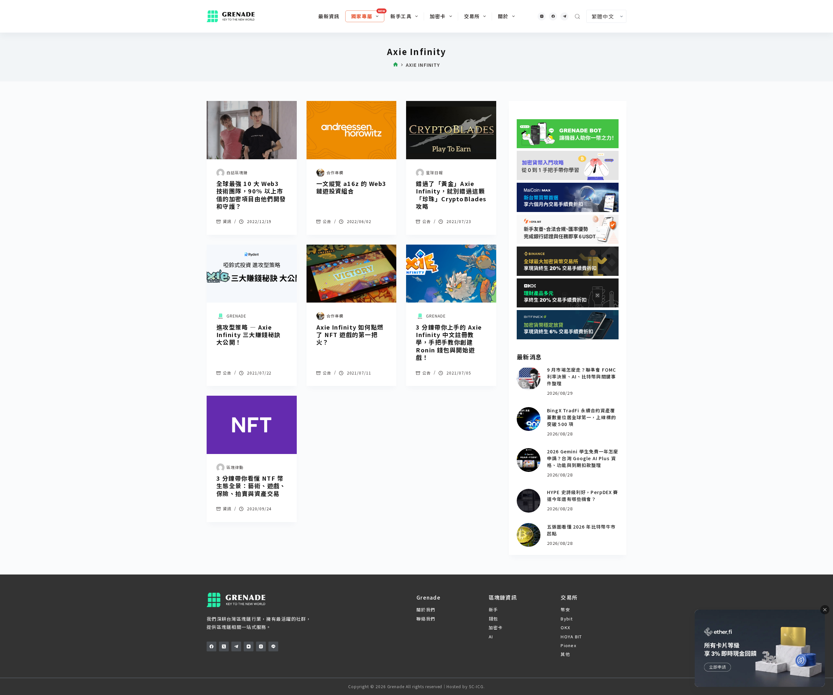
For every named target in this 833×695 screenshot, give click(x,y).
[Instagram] (542, 16)
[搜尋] (577, 16)
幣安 (565, 609)
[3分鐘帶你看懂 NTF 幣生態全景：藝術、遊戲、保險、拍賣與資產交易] (252, 425)
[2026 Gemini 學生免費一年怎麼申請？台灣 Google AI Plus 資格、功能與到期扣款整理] (528, 460)
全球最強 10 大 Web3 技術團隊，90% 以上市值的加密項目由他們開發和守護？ (251, 194)
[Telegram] (564, 16)
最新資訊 (328, 16)
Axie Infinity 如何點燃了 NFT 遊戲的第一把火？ (350, 335)
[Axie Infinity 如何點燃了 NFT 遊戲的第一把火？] (352, 274)
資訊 (227, 221)
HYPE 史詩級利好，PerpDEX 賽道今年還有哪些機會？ (582, 495)
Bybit (567, 619)
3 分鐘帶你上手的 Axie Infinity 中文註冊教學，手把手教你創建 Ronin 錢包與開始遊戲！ (449, 342)
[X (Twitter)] (224, 646)
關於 (503, 16)
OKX (565, 627)
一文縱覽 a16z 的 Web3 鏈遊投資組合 (351, 187)
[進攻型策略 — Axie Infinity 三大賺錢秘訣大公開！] (252, 274)
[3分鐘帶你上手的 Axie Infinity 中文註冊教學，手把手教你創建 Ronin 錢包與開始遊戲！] (451, 274)
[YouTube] (248, 646)
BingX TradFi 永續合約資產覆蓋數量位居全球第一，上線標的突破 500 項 (581, 417)
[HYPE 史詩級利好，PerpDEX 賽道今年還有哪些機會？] (528, 501)
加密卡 (438, 16)
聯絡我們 (425, 619)
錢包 (493, 619)
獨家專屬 (361, 16)
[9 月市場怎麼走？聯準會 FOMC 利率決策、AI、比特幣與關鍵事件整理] (528, 378)
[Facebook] (553, 16)
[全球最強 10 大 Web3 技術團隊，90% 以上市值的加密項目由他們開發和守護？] (252, 130)
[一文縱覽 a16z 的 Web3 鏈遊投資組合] (352, 130)
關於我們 (425, 609)
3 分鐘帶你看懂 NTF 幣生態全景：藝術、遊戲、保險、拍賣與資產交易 (251, 486)
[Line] (273, 646)
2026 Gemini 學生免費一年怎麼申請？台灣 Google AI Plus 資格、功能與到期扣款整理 (582, 458)
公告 (327, 221)
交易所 (472, 16)
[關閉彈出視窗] (824, 609)
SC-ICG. (477, 686)
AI (491, 636)
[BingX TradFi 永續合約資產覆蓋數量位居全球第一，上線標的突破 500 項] (528, 419)
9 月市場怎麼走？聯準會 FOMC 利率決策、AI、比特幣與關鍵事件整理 (581, 376)
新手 (493, 609)
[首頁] (395, 65)
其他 (565, 654)
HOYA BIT (571, 636)
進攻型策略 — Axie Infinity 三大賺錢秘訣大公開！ (248, 335)
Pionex (568, 645)
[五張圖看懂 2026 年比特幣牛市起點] (528, 535)
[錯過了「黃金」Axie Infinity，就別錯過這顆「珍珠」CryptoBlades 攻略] (451, 130)
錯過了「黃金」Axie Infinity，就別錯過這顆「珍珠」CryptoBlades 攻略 (451, 194)
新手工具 (401, 16)
